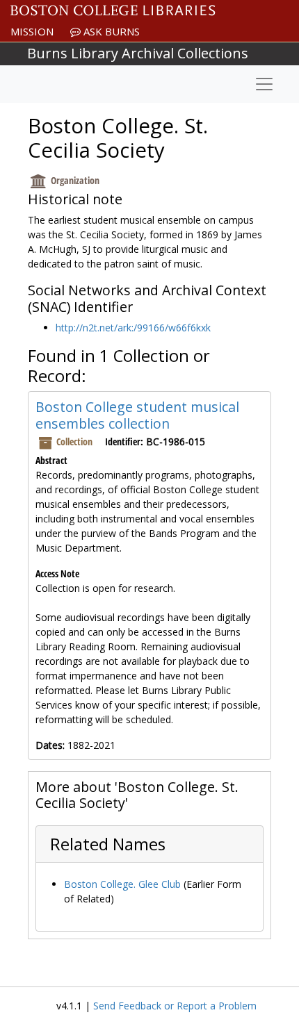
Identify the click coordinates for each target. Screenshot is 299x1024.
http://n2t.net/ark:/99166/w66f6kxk (133, 327)
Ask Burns (110, 31)
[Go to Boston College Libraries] (113, 10)
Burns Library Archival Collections (137, 53)
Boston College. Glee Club (122, 884)
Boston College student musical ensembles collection (137, 415)
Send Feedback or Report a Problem (175, 1005)
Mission (32, 31)
